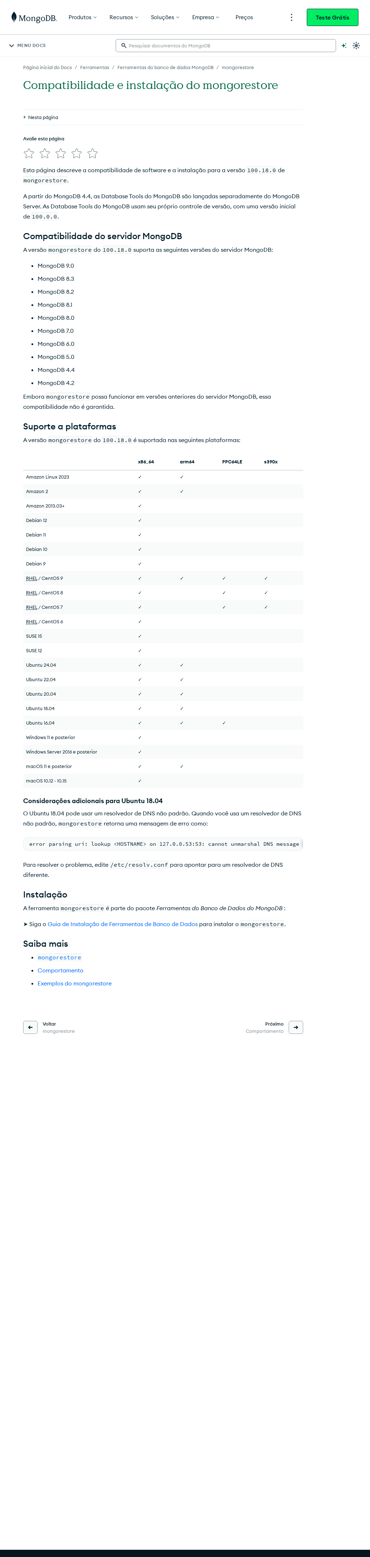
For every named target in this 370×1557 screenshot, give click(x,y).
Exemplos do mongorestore (75, 983)
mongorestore (238, 67)
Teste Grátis (332, 17)
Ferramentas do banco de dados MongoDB (165, 67)
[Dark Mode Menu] (356, 46)
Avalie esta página (43, 138)
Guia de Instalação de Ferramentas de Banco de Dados (123, 924)
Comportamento (60, 970)
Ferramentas (94, 67)
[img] (29, 153)
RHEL (32, 578)
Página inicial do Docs (47, 67)
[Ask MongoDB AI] (344, 46)
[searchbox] (226, 45)
